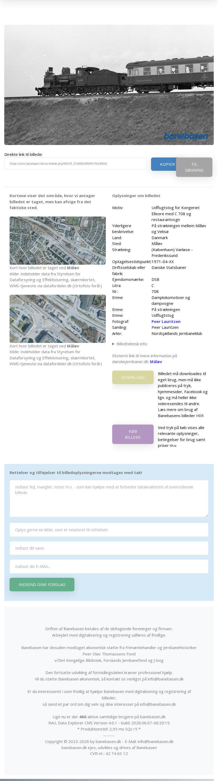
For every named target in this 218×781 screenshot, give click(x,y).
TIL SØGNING (194, 167)
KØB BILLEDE (133, 434)
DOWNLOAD (133, 377)
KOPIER (167, 164)
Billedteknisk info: (132, 343)
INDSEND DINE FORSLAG (42, 584)
